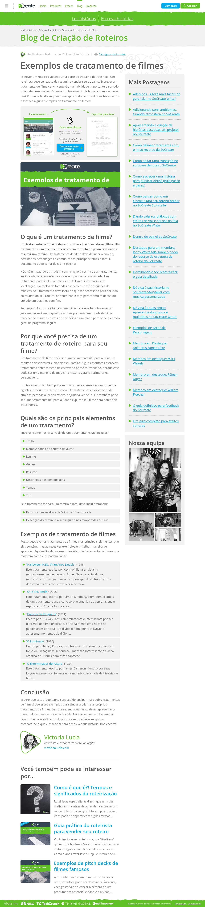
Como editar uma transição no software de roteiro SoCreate (155, 162)
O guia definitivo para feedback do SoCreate (156, 407)
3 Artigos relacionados (112, 54)
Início (43, 6)
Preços (69, 6)
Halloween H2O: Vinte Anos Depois (50, 564)
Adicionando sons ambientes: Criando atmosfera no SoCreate (156, 111)
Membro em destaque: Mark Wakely (154, 360)
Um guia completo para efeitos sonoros (156, 423)
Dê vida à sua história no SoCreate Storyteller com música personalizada (151, 292)
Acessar (192, 6)
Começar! (170, 6)
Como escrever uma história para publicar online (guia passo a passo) (156, 180)
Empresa (91, 6)
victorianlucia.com (56, 748)
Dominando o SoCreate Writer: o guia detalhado (155, 274)
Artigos (33, 30)
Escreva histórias (117, 18)
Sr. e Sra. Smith (37, 592)
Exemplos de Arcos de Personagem (149, 329)
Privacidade (180, 903)
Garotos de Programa (41, 614)
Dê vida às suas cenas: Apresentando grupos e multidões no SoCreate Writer (155, 312)
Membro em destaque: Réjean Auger (155, 376)
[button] (155, 480)
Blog (79, 6)
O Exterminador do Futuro (44, 663)
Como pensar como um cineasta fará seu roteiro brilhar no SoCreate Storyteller (156, 200)
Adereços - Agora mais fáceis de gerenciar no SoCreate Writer (156, 96)
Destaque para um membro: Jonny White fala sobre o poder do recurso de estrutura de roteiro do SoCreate (155, 254)
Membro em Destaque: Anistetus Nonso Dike (150, 345)
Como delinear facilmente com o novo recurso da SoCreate (156, 147)
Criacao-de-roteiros (49, 30)
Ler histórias (84, 18)
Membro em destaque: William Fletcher (155, 392)
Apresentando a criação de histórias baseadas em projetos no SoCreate (156, 129)
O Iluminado (35, 641)
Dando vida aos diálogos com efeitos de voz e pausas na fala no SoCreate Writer (155, 220)
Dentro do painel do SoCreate (155, 236)
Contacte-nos (194, 903)
